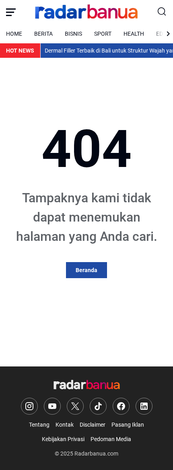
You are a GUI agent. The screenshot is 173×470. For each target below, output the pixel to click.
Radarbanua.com (96, 453)
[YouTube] (52, 406)
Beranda (86, 270)
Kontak (65, 424)
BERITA (43, 34)
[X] (75, 406)
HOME (14, 34)
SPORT (102, 34)
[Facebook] (121, 406)
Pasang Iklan (127, 424)
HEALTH (134, 34)
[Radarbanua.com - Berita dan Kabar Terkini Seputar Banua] (86, 12)
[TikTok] (98, 406)
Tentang (39, 424)
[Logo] (87, 385)
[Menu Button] (11, 12)
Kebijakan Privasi (63, 439)
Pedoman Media (111, 439)
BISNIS (73, 34)
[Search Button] (162, 12)
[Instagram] (29, 406)
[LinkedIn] (144, 406)
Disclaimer (92, 424)
